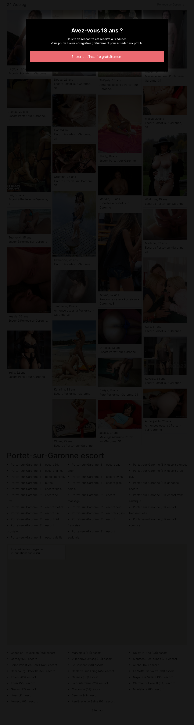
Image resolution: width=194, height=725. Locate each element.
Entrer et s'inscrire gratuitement (97, 57)
